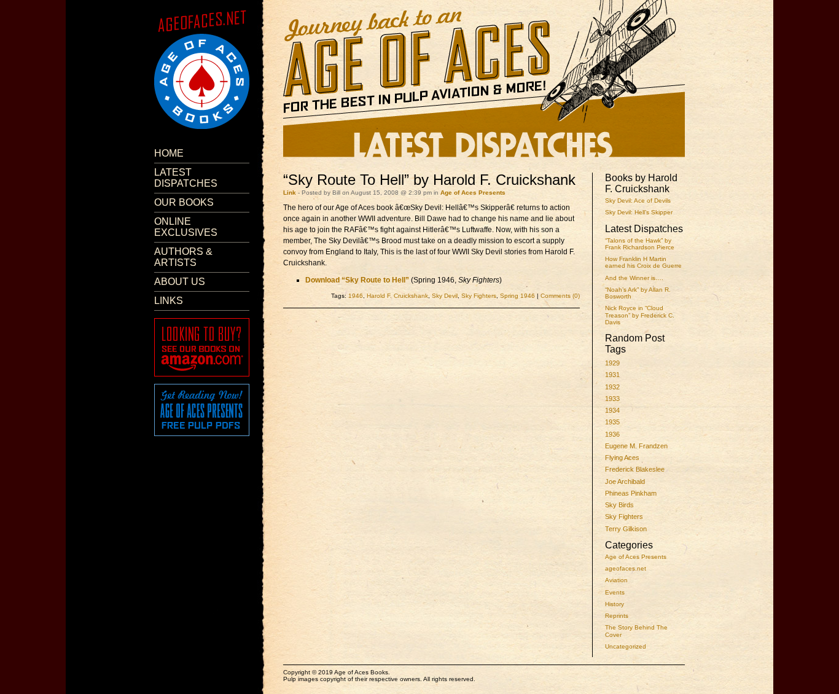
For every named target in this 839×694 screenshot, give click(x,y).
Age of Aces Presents (635, 556)
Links (168, 300)
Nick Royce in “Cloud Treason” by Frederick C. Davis (639, 315)
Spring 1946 (517, 295)
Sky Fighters (624, 516)
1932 (612, 387)
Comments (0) (560, 295)
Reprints (616, 615)
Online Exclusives (185, 227)
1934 (612, 410)
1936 (612, 434)
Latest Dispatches (185, 178)
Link (289, 192)
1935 (612, 422)
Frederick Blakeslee (635, 469)
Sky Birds (619, 505)
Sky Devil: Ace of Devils (638, 200)
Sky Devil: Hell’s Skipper (639, 212)
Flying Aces (622, 457)
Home (169, 153)
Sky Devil (445, 295)
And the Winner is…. (634, 278)
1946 (355, 295)
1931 (612, 374)
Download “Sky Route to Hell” (357, 280)
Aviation (616, 580)
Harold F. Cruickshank (397, 295)
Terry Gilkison (626, 528)
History (614, 604)
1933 (612, 398)
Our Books (184, 202)
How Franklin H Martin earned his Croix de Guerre (643, 262)
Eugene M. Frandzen (636, 446)
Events (615, 592)
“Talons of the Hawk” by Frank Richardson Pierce (639, 244)
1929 (612, 363)
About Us (179, 281)
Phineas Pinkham (631, 493)
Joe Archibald (625, 481)
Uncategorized (625, 646)
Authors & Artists (183, 257)
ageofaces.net (625, 568)
